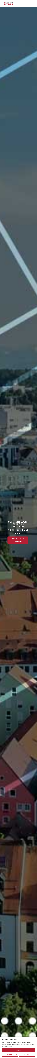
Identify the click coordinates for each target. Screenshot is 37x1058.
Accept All (18, 1050)
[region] (18, 1047)
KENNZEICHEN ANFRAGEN (18, 540)
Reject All (26, 1054)
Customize (9, 1054)
